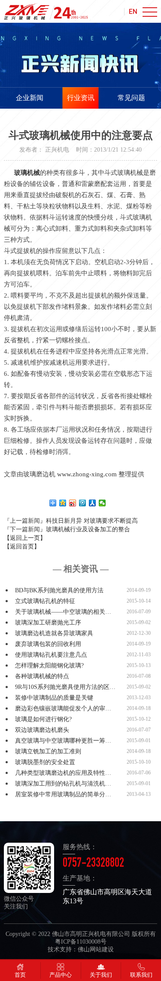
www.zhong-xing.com (86, 474)
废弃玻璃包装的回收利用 (48, 644)
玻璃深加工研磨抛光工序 (48, 622)
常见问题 (131, 97)
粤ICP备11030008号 (80, 941)
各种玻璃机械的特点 (42, 676)
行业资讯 (80, 97)
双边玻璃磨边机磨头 (42, 730)
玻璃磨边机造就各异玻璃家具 (54, 633)
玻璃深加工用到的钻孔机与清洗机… (63, 783)
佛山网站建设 (96, 949)
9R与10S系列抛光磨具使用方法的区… (65, 687)
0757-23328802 (93, 864)
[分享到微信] (102, 503)
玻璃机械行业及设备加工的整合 (88, 529)
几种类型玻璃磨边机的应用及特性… (63, 773)
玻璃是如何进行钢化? (43, 719)
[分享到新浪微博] (72, 503)
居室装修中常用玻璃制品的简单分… (63, 794)
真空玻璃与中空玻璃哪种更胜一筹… (63, 740)
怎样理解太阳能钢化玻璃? (49, 665)
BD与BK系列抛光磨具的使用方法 (59, 590)
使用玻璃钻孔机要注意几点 (51, 655)
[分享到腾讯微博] (82, 503)
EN (133, 11)
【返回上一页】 (25, 538)
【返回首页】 (22, 546)
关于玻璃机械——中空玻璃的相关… (63, 612)
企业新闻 (29, 97)
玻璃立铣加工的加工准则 (48, 751)
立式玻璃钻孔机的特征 (45, 601)
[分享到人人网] (92, 503)
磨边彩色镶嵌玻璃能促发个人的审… (63, 708)
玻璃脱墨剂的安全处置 (45, 762)
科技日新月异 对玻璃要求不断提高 (92, 521)
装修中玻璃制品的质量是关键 (54, 698)
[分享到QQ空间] (63, 503)
